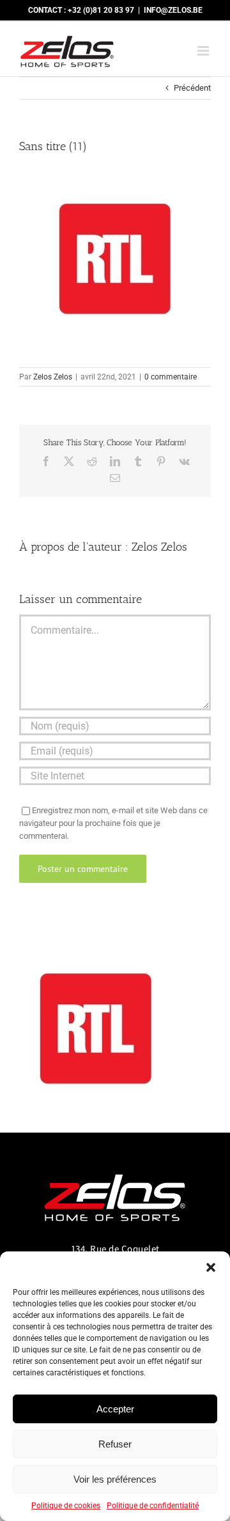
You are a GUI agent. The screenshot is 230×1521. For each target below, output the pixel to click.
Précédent (192, 88)
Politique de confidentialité (153, 1505)
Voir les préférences (115, 1479)
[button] (210, 1267)
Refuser (115, 1444)
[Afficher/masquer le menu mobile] (204, 50)
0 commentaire (170, 376)
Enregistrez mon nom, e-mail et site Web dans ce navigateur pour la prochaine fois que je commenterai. (113, 823)
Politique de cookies (65, 1505)
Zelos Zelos (52, 376)
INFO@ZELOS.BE (173, 10)
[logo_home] (115, 1168)
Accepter (115, 1408)
